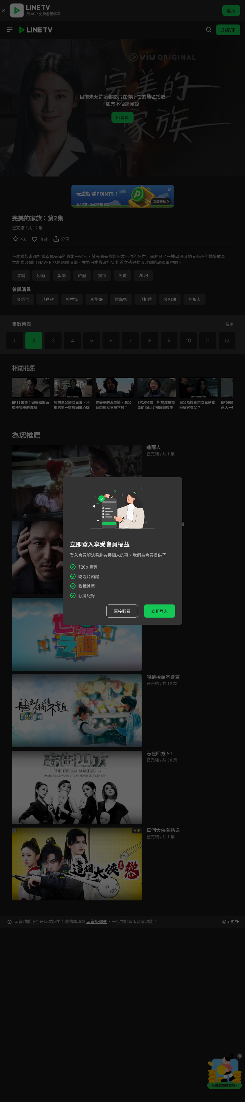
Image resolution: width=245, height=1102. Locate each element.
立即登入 (159, 611)
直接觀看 (122, 611)
